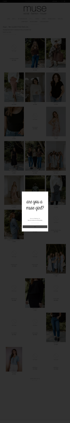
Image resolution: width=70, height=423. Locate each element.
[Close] (47, 192)
